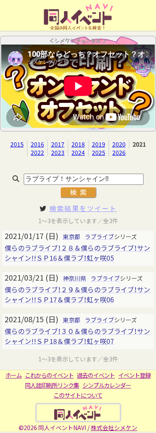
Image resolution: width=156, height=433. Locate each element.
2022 (37, 152)
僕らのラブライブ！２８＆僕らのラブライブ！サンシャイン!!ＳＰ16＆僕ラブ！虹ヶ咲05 (77, 253)
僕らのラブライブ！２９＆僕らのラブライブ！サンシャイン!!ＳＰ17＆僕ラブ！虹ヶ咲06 (77, 294)
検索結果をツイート (83, 208)
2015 (17, 144)
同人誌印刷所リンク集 (52, 385)
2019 (98, 144)
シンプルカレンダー (106, 385)
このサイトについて (78, 395)
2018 (78, 144)
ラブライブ (99, 236)
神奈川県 (74, 278)
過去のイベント (96, 375)
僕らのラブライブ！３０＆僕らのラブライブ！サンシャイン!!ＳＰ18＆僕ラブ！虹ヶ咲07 (77, 336)
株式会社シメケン (114, 427)
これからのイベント (49, 375)
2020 (119, 144)
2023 (57, 152)
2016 (37, 144)
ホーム (13, 375)
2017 (57, 144)
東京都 (71, 236)
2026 (119, 152)
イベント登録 (134, 375)
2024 (78, 152)
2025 (98, 152)
